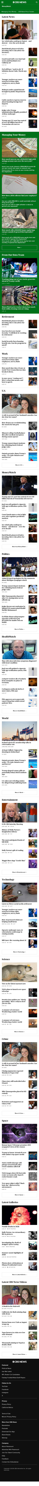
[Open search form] (36, 2)
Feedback (5, 1459)
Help (3, 1456)
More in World (19, 792)
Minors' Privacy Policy (9, 1416)
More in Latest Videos (19, 1354)
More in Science (19, 1031)
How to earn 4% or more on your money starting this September (18, 171)
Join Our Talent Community (11, 1452)
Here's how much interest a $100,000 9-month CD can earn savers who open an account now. (18, 167)
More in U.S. (19, 465)
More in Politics (19, 629)
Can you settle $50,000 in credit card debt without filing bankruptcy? (19, 201)
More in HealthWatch (19, 711)
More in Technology (19, 952)
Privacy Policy (6, 1404)
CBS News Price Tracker (26, 12)
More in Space (19, 1195)
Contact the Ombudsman (10, 1462)
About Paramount (7, 1446)
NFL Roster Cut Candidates (11, 1374)
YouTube (5, 1386)
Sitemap (4, 1438)
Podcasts (5, 1428)
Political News (6, 1368)
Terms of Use (6, 1413)
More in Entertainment (18, 872)
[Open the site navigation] (7, 2)
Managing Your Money (9, 12)
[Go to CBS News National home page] (19, 2)
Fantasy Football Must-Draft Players (13, 1377)
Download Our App (8, 1431)
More (18, 247)
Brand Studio (6, 1434)
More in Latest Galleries (19, 1274)
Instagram (5, 1392)
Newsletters (6, 1425)
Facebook (5, 1389)
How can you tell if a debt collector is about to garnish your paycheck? (17, 205)
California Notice (7, 1407)
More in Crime (19, 1113)
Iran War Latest (7, 1371)
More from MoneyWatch (19, 546)
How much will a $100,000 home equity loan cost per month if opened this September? (18, 238)
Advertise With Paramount (10, 1449)
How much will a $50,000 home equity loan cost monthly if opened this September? (18, 241)
